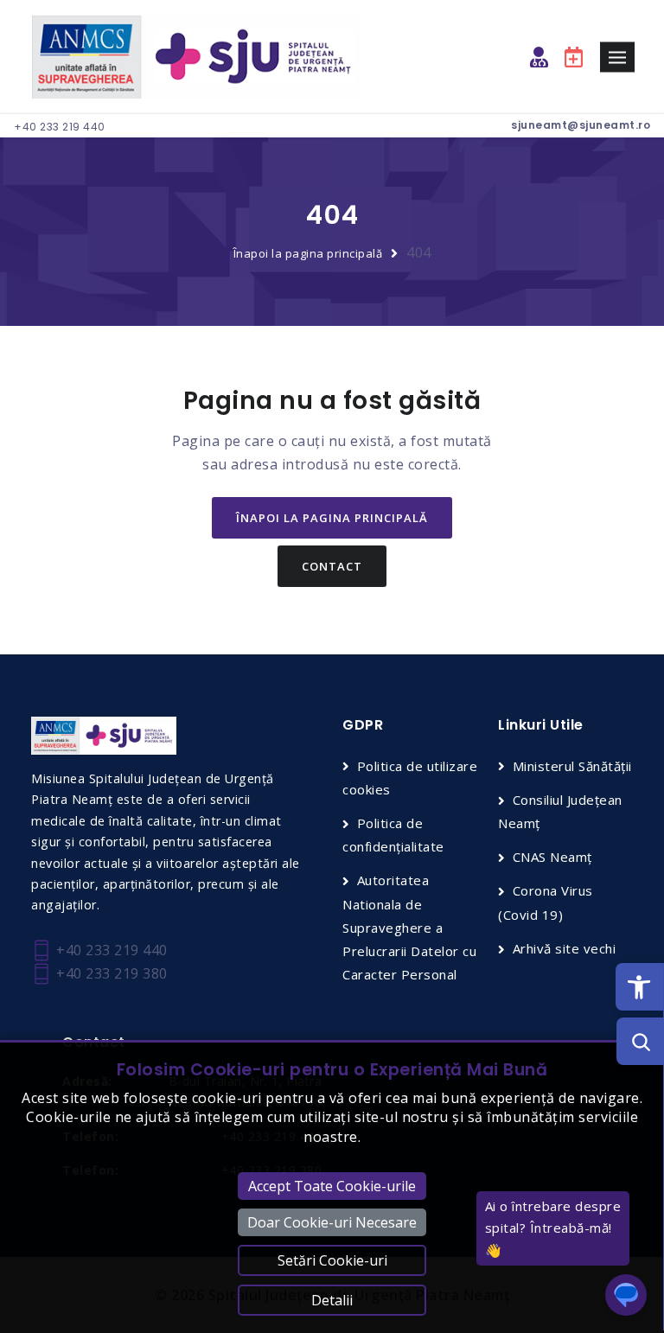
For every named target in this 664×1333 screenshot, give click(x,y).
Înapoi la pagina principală (308, 253)
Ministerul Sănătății (572, 766)
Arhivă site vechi (564, 948)
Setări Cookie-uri (332, 1260)
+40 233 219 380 (110, 973)
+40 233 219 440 (59, 126)
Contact (332, 566)
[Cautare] (640, 1041)
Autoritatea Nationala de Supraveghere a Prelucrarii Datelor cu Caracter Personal (409, 927)
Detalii (332, 1300)
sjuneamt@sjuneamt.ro (580, 125)
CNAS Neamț (552, 856)
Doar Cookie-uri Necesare (332, 1222)
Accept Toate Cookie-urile (332, 1186)
